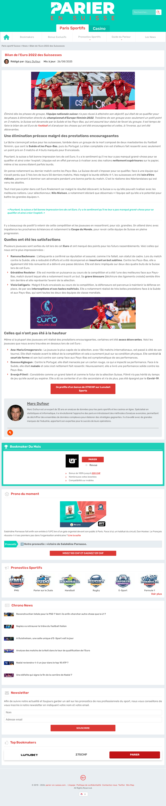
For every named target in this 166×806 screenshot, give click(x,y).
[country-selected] (81, 794)
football (42, 125)
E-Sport (123, 590)
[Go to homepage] (6, 39)
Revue (93, 465)
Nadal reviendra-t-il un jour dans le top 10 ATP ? (42, 662)
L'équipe (71, 785)
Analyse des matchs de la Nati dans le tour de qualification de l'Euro (53, 650)
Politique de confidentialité (89, 785)
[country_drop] (86, 794)
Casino (99, 28)
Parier (93, 459)
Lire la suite (74, 535)
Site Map (130, 785)
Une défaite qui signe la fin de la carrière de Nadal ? (44, 675)
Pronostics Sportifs (89, 36)
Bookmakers (27, 37)
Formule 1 (149, 590)
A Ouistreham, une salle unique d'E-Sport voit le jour (45, 638)
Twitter (121, 785)
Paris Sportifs (72, 28)
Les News (150, 37)
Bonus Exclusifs (57, 37)
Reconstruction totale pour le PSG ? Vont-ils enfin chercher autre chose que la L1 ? (61, 614)
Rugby (96, 590)
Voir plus (156, 593)
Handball (70, 590)
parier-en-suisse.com (56, 785)
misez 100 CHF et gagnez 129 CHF (83, 553)
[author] (6, 61)
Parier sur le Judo (43, 590)
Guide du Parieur (121, 36)
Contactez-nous (109, 785)
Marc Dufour (38, 403)
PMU (16, 590)
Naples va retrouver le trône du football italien (41, 626)
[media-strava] (10, 432)
